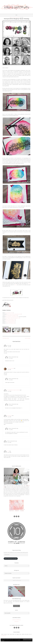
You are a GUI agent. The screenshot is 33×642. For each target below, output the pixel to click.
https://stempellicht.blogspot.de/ (11, 315)
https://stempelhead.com (10, 321)
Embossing (15, 17)
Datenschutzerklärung (16, 619)
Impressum (16, 621)
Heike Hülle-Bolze (10, 368)
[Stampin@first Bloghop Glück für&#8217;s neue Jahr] (16, 329)
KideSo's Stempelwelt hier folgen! (11, 558)
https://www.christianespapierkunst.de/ (14, 314)
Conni (29, 283)
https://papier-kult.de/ (9, 312)
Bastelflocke (9, 415)
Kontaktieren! (3, 635)
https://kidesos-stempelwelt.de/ (12, 316)
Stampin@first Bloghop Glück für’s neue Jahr (16, 333)
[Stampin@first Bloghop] (7, 329)
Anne (16, 284)
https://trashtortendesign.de (10, 320)
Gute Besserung (16, 598)
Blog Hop (12, 17)
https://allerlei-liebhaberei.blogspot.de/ (12, 317)
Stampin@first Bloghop (6, 332)
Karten (18, 17)
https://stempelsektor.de (10, 319)
